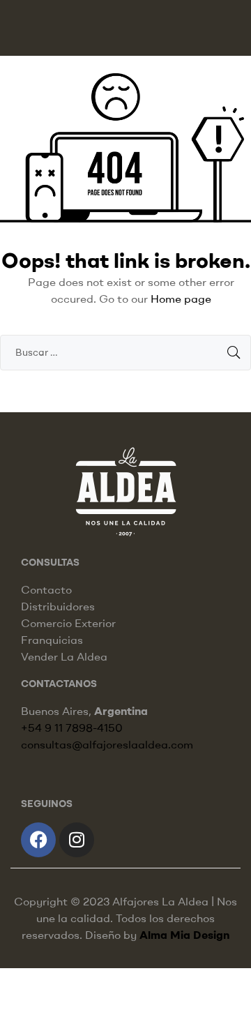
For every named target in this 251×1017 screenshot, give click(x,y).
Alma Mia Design (184, 935)
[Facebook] (38, 839)
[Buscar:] (125, 352)
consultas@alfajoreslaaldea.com (107, 744)
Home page (181, 299)
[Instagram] (76, 839)
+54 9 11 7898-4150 (72, 727)
